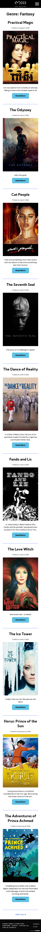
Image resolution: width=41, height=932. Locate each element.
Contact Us (24, 926)
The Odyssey (20, 110)
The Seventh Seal (20, 284)
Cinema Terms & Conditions (13, 924)
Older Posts (19, 914)
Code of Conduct (9, 927)
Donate (15, 926)
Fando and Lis (20, 459)
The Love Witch (20, 549)
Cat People (20, 194)
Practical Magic (20, 22)
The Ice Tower (20, 634)
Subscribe (6, 926)
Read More (20, 96)
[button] (37, 4)
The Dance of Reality (20, 369)
